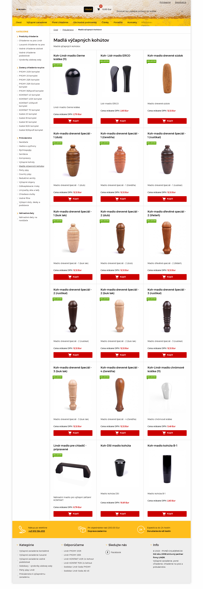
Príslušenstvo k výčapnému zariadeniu (32, 575)
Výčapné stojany (27, 182)
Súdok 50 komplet (28, 122)
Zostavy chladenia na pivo (31, 68)
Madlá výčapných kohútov (31, 166)
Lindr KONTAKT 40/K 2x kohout (79, 559)
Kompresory (25, 158)
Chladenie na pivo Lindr (30, 40)
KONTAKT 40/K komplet (30, 99)
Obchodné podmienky (85, 22)
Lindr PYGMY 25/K (72, 555)
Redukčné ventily (27, 178)
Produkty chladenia (28, 37)
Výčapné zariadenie (37, 22)
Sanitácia (23, 154)
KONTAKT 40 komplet (29, 95)
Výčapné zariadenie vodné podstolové (32, 560)
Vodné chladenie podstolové (27, 54)
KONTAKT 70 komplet (29, 110)
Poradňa (118, 22)
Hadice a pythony (27, 146)
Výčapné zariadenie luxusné (33, 555)
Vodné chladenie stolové (31, 48)
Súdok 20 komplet (28, 114)
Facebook (116, 552)
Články (105, 22)
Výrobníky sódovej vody (30, 59)
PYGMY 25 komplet (28, 75)
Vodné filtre (24, 198)
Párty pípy (24, 170)
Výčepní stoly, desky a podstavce (29, 203)
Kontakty (132, 22)
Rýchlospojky (25, 150)
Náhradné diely (26, 213)
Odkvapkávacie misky (29, 186)
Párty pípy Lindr (27, 570)
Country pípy (25, 174)
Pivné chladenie (60, 22)
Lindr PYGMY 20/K (72, 551)
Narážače (23, 142)
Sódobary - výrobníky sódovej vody (35, 566)
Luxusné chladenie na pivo (32, 44)
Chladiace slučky (27, 194)
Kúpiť (75, 121)
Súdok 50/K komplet (29, 126)
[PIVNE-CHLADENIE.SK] (21, 9)
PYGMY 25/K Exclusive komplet (29, 85)
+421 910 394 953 (36, 531)
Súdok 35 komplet (27, 118)
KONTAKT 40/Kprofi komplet (28, 104)
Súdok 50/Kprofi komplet (31, 130)
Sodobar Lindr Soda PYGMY (77, 567)
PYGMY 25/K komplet (29, 80)
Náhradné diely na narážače (28, 219)
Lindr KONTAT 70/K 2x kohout (78, 563)
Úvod (55, 30)
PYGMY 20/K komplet (29, 71)
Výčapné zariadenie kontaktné (34, 551)
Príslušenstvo (68, 30)
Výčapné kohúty (27, 162)
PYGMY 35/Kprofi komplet (31, 91)
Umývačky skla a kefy (29, 190)
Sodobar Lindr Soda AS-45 (76, 571)
